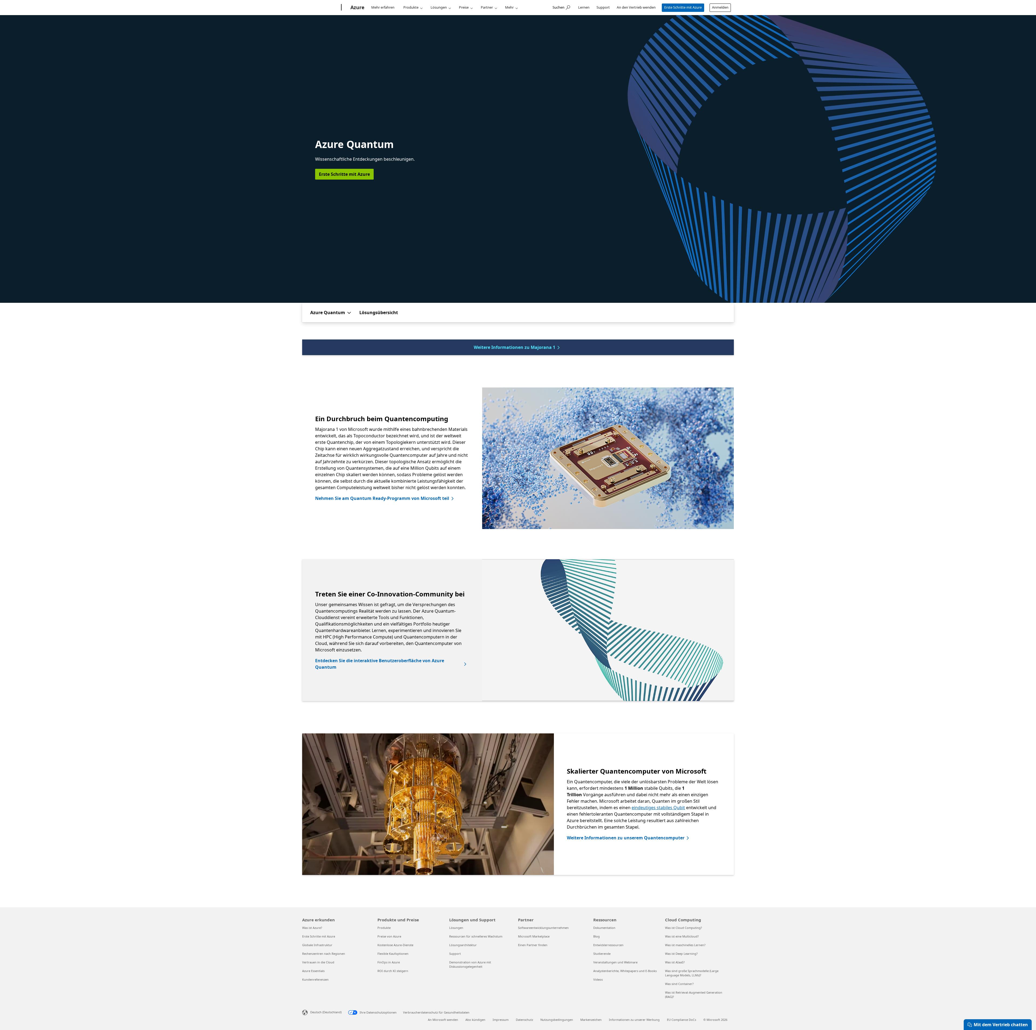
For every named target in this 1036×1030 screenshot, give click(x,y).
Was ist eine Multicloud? (682, 936)
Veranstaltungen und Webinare (615, 962)
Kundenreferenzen (315, 979)
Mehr (509, 7)
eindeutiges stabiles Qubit (658, 808)
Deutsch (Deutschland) (326, 1012)
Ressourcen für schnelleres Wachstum (475, 936)
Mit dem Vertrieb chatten (1001, 1025)
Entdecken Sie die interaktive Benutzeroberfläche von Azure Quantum (379, 664)
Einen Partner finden (532, 945)
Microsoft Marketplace (534, 936)
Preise (464, 7)
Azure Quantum (327, 312)
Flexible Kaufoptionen (392, 954)
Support (603, 7)
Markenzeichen (591, 1020)
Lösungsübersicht (378, 312)
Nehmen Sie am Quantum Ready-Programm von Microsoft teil (382, 498)
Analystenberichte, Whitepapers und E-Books (625, 971)
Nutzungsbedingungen (556, 1020)
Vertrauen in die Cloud (318, 962)
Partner (487, 7)
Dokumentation (604, 928)
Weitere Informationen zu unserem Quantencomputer (625, 838)
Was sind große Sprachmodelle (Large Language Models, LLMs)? (691, 973)
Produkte (410, 7)
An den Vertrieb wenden (636, 7)
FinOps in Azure (388, 962)
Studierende (602, 954)
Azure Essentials (313, 971)
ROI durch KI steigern (392, 971)
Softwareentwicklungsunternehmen (543, 928)
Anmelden (720, 7)
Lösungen (439, 7)
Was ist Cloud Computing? (683, 928)
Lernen (583, 7)
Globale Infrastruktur (317, 945)
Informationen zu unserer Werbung (634, 1020)
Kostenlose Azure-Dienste (395, 945)
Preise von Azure (389, 936)
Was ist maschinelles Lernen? (685, 945)
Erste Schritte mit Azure (683, 7)
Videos (598, 979)
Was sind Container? (679, 984)
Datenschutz (524, 1020)
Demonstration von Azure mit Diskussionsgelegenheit (470, 964)
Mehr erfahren (382, 7)
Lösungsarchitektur (463, 945)
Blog (596, 936)
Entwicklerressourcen (608, 945)
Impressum (501, 1020)
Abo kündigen (475, 1020)
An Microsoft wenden (443, 1020)
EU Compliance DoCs (681, 1020)
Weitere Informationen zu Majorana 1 (514, 347)
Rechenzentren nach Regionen (323, 954)
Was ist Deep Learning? (681, 954)
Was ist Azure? (312, 928)
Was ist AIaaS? (675, 962)
